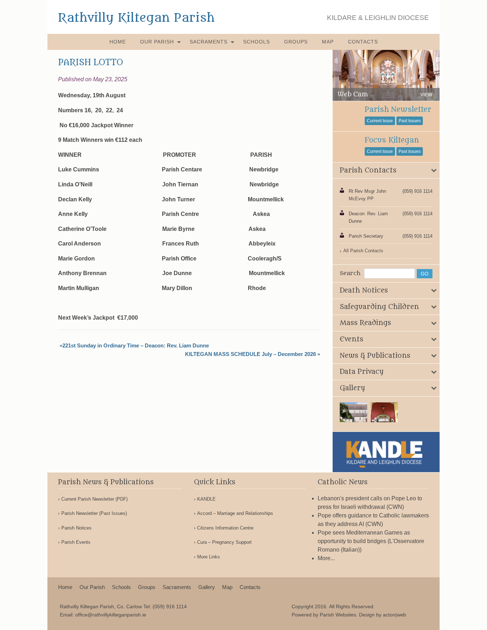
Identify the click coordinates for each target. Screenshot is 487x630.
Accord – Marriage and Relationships (235, 513)
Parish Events (76, 542)
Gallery (206, 587)
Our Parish (157, 42)
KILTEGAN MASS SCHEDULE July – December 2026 (250, 354)
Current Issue (380, 120)
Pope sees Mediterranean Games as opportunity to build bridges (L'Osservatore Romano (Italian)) (371, 541)
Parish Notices (76, 528)
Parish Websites (338, 615)
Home (117, 42)
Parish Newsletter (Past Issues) (94, 513)
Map (328, 42)
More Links (208, 556)
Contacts (363, 42)
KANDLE (206, 499)
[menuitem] (117, 42)
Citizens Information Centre (225, 528)
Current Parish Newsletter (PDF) (94, 499)
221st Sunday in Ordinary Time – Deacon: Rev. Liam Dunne (135, 345)
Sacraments (208, 42)
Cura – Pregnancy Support (224, 542)
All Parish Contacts (363, 250)
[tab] (386, 170)
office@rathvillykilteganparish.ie (110, 615)
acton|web (394, 615)
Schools (256, 42)
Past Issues (410, 120)
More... (326, 558)
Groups (296, 42)
